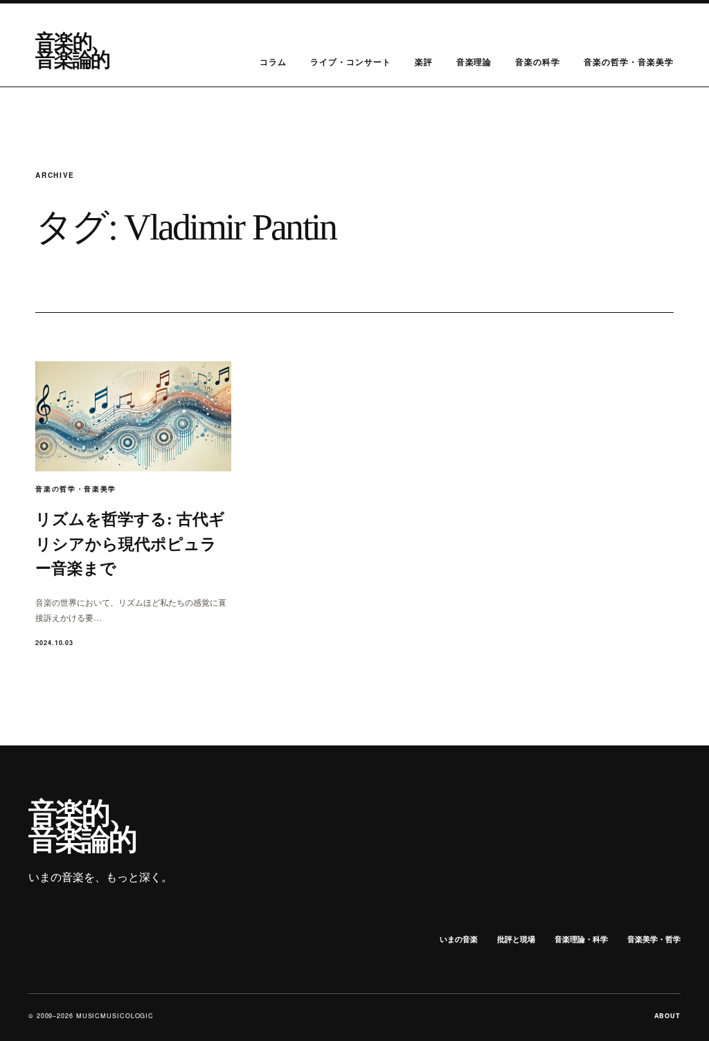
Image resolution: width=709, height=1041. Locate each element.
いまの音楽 (459, 939)
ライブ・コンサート (350, 61)
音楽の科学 (537, 61)
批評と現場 (516, 939)
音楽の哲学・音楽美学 (629, 61)
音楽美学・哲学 (654, 939)
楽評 (424, 61)
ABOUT (667, 1015)
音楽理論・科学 (581, 939)
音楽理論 (474, 61)
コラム (273, 61)
